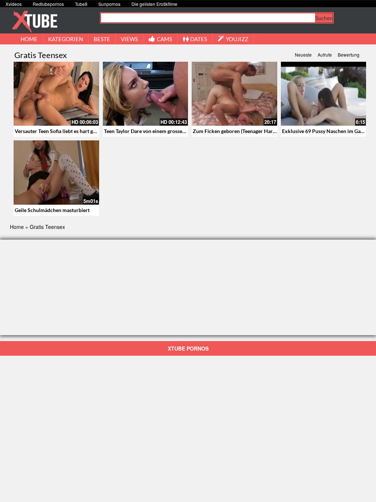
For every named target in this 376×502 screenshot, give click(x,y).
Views (129, 39)
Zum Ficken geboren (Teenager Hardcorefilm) (244, 131)
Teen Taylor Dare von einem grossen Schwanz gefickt (163, 131)
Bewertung (348, 54)
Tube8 (81, 4)
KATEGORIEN (65, 39)
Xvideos (14, 4)
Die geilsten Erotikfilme (154, 4)
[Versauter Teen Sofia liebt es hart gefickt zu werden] (56, 94)
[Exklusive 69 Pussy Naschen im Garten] (323, 94)
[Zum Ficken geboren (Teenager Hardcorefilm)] (234, 94)
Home (17, 226)
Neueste (303, 54)
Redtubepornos (48, 4)
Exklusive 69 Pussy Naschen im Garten (326, 131)
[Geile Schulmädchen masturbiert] (56, 172)
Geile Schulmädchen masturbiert (52, 210)
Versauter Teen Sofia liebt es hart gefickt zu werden (73, 131)
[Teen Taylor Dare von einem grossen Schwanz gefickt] (145, 94)
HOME (29, 39)
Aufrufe (325, 54)
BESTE (102, 39)
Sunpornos (109, 4)
